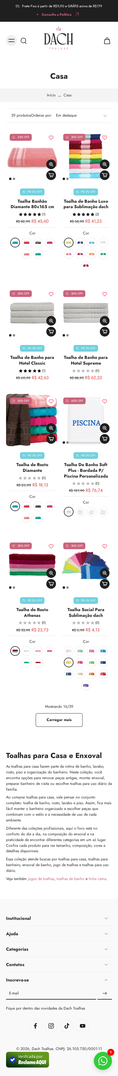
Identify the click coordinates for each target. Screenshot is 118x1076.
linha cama (97, 878)
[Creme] (80, 674)
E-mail (14, 993)
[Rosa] (26, 254)
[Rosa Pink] (80, 254)
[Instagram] (51, 1026)
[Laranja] (91, 674)
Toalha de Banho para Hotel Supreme (86, 360)
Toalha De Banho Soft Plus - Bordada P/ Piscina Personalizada (86, 470)
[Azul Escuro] (68, 674)
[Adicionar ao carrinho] (51, 175)
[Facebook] (35, 1026)
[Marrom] (38, 242)
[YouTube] (82, 1026)
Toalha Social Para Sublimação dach (85, 612)
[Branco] (103, 242)
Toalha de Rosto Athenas (32, 612)
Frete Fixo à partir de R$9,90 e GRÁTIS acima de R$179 (62, 6)
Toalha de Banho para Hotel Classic (32, 360)
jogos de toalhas (41, 878)
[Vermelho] (86, 265)
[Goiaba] (26, 242)
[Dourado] (80, 511)
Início (51, 95)
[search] (23, 40)
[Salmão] (91, 254)
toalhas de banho (70, 878)
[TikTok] (67, 1026)
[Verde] (103, 254)
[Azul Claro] (91, 242)
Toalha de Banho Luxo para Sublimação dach (86, 204)
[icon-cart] (105, 40)
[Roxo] (86, 685)
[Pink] (49, 242)
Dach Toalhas (42, 1049)
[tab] (10, 179)
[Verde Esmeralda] (38, 254)
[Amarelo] (68, 242)
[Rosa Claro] (68, 254)
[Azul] (15, 242)
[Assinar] (104, 994)
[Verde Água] (80, 651)
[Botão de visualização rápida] (51, 164)
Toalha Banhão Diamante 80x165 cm (32, 204)
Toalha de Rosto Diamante (32, 467)
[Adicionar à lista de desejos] (51, 137)
